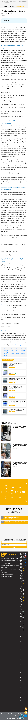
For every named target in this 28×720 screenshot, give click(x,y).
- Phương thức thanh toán (20, 679)
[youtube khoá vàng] (25, 556)
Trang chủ (3, 1)
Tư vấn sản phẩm (5, 4)
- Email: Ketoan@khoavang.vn (7, 574)
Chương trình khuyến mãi (16, 4)
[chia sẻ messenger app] (17, 352)
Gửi (14, 547)
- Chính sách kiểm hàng (20, 663)
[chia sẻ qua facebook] (6, 352)
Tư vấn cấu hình (4, 6)
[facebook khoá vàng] (25, 554)
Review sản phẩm (13, 1)
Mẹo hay (12, 6)
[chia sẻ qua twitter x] (12, 352)
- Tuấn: (23, 568)
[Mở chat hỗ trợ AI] (21, 716)
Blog (7, 1)
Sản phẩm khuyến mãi (8, 359)
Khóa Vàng (18, 345)
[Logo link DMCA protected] (23, 608)
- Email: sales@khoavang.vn (6, 576)
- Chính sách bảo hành (20, 597)
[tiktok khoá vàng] (25, 562)
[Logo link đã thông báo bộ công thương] (23, 605)
